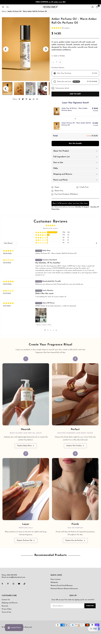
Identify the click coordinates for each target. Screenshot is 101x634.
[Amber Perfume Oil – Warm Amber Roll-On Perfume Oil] (19, 88)
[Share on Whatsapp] (33, 99)
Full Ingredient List (61, 157)
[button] (97, 7)
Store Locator (55, 579)
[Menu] (3, 7)
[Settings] (92, 7)
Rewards (5, 606)
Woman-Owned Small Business (61, 585)
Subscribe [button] (90, 606)
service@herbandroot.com (15, 577)
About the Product (61, 151)
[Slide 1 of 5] (26, 49)
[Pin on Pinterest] (26, 99)
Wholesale (54, 582)
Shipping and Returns (62, 174)
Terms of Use (6, 612)
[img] (8, 251)
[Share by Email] (37, 99)
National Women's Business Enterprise (64, 588)
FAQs (55, 168)
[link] (25, 402)
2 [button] (47, 330)
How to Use (58, 163)
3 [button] (50, 330)
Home (4, 11)
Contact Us (6, 599)
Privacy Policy (6, 609)
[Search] (7, 7)
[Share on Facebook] (19, 99)
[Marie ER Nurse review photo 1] (40, 315)
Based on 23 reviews (50, 228)
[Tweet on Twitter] (23, 99)
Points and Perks (60, 180)
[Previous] (5, 49)
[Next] (45, 49)
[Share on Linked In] (30, 99)
